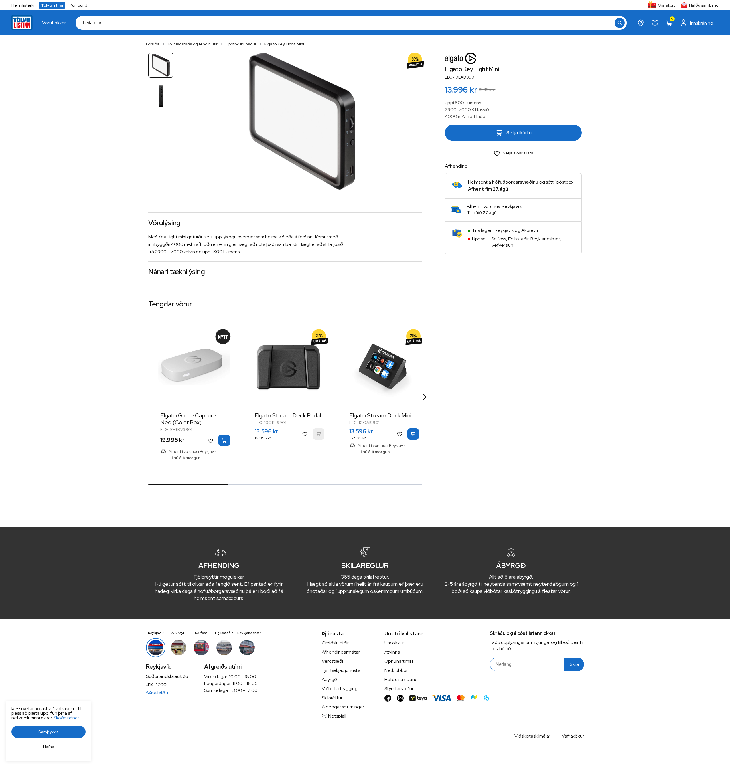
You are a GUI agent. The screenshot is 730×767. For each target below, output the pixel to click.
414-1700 (156, 684)
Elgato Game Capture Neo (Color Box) (188, 419)
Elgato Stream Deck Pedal (288, 415)
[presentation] (54, 23)
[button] (620, 23)
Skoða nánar (66, 718)
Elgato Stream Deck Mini (380, 415)
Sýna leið (155, 693)
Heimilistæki (22, 5)
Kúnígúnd (78, 5)
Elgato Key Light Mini (284, 44)
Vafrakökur (573, 736)
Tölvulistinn (52, 5)
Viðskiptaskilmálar (532, 736)
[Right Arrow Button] (424, 397)
